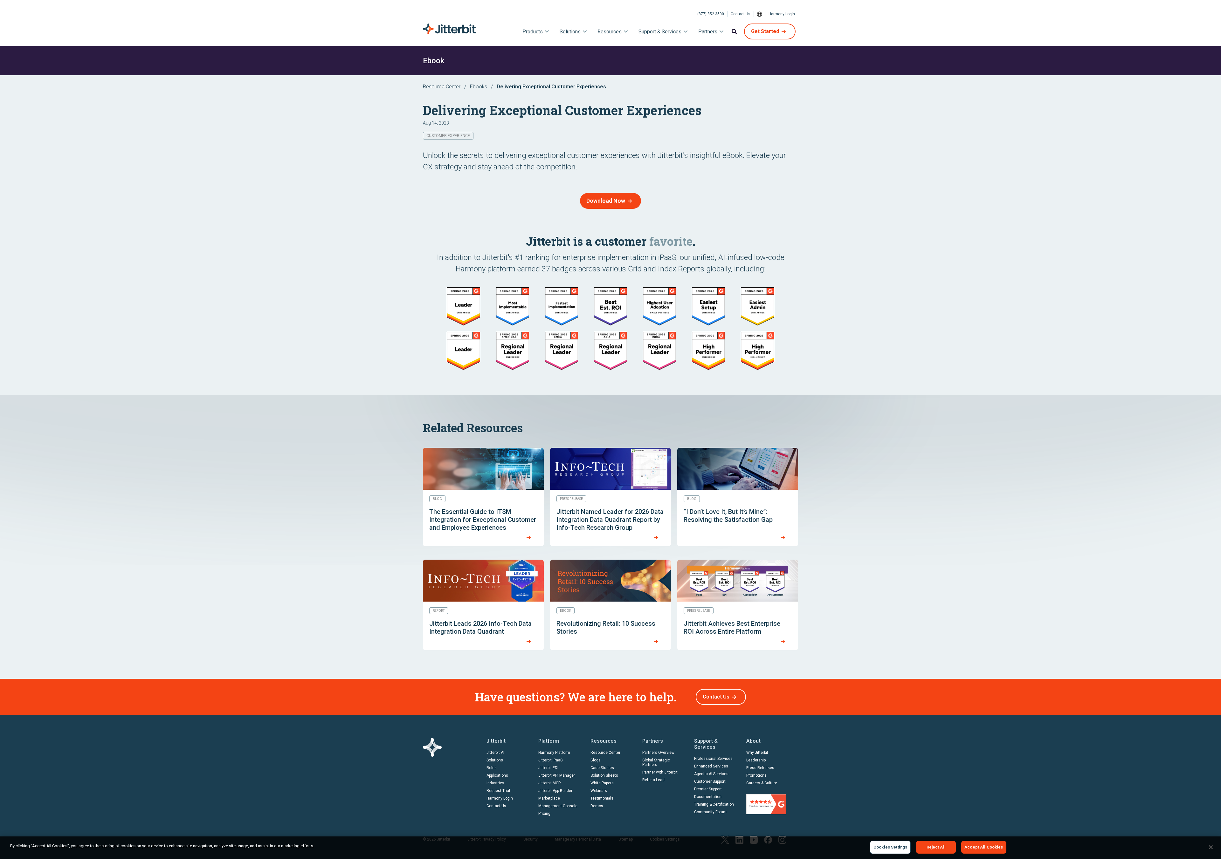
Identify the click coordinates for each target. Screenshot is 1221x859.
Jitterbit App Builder (555, 790)
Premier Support (708, 789)
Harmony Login (782, 14)
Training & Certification (714, 804)
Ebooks (478, 87)
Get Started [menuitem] (765, 31)
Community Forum (710, 812)
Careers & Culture (761, 783)
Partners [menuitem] (707, 32)
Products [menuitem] (532, 32)
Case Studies (602, 768)
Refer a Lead (653, 780)
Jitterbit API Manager (556, 775)
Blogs (595, 760)
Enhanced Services (711, 766)
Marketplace (549, 798)
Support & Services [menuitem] (659, 32)
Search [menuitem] (734, 31)
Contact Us (740, 14)
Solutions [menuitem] (570, 32)
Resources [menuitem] (609, 32)
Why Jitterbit (757, 752)
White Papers (602, 783)
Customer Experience (448, 135)
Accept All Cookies (983, 847)
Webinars (598, 790)
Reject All (936, 847)
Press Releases (760, 768)
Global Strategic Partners (656, 762)
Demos (596, 806)
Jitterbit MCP (549, 783)
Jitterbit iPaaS (550, 760)
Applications (497, 775)
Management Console (557, 806)
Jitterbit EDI (548, 768)
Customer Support (710, 781)
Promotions (756, 775)
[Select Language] (759, 14)
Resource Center (441, 87)
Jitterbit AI (495, 752)
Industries (495, 783)
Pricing (544, 813)
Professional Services (713, 758)
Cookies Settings (890, 847)
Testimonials (601, 798)
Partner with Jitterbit (660, 772)
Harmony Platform (554, 752)
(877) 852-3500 (710, 14)
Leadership (756, 760)
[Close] (1211, 847)
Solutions (494, 760)
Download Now (605, 200)
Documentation (707, 796)
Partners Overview (658, 752)
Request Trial (498, 790)
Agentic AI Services (711, 774)
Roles (491, 768)
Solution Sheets (604, 775)
